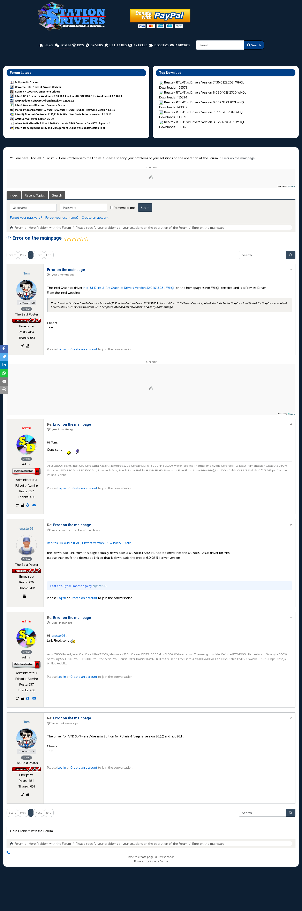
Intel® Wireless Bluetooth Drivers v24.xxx (40, 105)
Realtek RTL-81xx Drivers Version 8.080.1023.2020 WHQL (205, 92)
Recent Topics (35, 195)
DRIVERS (97, 45)
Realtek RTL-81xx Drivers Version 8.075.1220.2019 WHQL (204, 121)
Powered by (141, 861)
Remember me (124, 207)
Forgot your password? (26, 217)
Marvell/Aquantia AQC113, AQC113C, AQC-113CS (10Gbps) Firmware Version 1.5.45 (65, 110)
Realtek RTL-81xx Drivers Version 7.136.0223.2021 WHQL (204, 82)
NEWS (49, 45)
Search (256, 45)
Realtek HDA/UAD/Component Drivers (37, 91)
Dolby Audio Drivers (27, 82)
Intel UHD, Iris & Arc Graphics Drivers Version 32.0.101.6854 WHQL (129, 287)
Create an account (95, 217)
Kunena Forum (159, 861)
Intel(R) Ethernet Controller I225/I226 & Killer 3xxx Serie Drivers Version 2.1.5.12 (63, 114)
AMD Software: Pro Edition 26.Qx (34, 119)
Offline (26, 309)
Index (13, 195)
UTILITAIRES (118, 45)
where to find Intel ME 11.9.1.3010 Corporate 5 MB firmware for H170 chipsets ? (62, 123)
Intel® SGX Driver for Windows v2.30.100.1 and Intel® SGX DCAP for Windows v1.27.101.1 (68, 96)
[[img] (73, 449)
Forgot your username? (61, 217)
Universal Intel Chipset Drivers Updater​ (38, 87)
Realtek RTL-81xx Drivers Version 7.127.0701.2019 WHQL (204, 112)
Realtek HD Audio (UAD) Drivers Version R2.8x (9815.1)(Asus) (90, 542)
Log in (145, 207)
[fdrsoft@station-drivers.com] (34, 505)
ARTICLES (140, 45)
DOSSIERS (161, 45)
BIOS (80, 45)
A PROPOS (182, 45)
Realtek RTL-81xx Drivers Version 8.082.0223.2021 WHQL (205, 102)
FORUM (66, 45)
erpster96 (58, 635)
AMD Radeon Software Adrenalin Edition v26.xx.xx (44, 100)
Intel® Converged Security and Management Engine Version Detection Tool (60, 128)
